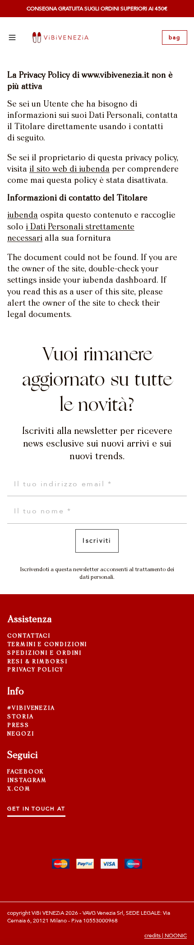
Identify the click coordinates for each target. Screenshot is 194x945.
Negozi (20, 734)
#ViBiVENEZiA (31, 708)
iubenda (22, 216)
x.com (19, 789)
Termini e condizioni (47, 644)
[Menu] (12, 37)
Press (18, 725)
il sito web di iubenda (69, 170)
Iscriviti (97, 540)
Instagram (27, 780)
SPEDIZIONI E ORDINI (44, 653)
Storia (20, 717)
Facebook (25, 772)
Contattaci (29, 636)
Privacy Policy (35, 670)
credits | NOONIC (165, 935)
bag (174, 37)
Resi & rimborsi (37, 662)
